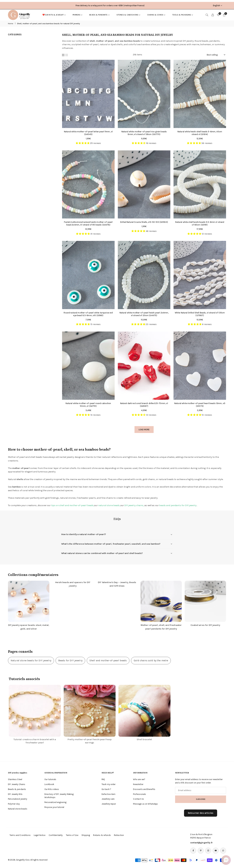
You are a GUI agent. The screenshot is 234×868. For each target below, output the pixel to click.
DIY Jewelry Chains (16, 784)
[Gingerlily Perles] (20, 15)
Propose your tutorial (54, 807)
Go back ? (106, 789)
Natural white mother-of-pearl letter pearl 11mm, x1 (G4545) (88, 132)
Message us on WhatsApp (145, 804)
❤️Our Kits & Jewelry (53, 15)
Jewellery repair (109, 804)
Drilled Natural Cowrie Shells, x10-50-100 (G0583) (144, 222)
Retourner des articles (200, 813)
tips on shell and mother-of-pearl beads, (72, 505)
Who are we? (139, 779)
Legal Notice (40, 835)
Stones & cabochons (127, 15)
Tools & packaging (181, 15)
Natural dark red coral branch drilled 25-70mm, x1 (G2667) (144, 404)
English (216, 5)
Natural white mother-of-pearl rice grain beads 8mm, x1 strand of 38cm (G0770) (144, 132)
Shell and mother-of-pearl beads (108, 660)
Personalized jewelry (17, 799)
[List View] (67, 54)
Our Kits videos (51, 789)
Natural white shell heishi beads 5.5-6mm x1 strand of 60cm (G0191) (199, 223)
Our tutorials (50, 779)
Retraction (119, 835)
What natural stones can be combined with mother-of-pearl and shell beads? (102, 553)
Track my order (109, 784)
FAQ (103, 779)
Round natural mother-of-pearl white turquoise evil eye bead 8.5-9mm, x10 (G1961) (88, 314)
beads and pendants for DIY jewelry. (178, 505)
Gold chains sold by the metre (151, 660)
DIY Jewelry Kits (15, 794)
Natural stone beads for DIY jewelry (31, 660)
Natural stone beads (17, 809)
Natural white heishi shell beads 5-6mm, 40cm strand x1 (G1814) (199, 132)
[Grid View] (63, 54)
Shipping (86, 835)
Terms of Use (72, 835)
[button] (226, 860)
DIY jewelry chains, (134, 505)
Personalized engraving (55, 802)
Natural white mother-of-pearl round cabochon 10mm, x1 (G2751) (88, 404)
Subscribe (200, 799)
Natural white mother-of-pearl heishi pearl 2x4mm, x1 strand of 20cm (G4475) (144, 314)
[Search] (207, 14)
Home (10, 23)
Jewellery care (108, 799)
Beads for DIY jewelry (70, 660)
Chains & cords (155, 15)
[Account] (213, 14)
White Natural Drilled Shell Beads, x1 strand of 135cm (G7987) (200, 314)
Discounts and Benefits (144, 789)
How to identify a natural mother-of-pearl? (83, 534)
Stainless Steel (15, 779)
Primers (76, 15)
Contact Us (138, 799)
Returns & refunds (102, 835)
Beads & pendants (98, 15)
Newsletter (138, 784)
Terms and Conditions (20, 835)
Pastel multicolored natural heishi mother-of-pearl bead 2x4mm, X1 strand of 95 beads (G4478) (88, 223)
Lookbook (49, 784)
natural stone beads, (109, 505)
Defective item (109, 794)
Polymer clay (14, 804)
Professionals (139, 794)
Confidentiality (56, 835)
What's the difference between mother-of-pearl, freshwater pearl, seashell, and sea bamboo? (110, 544)
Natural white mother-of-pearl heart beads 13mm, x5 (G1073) (199, 404)
